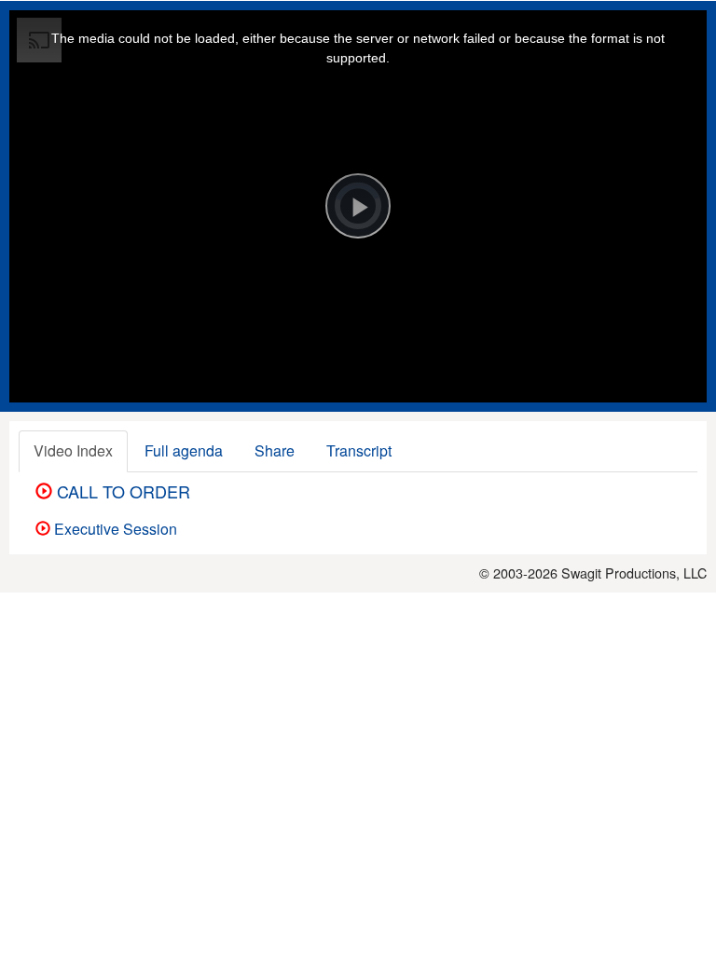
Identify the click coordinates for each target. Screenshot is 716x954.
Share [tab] (275, 450)
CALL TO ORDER (121, 491)
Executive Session (113, 528)
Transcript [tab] (359, 450)
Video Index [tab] (73, 450)
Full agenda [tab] (184, 450)
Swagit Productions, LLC (634, 572)
